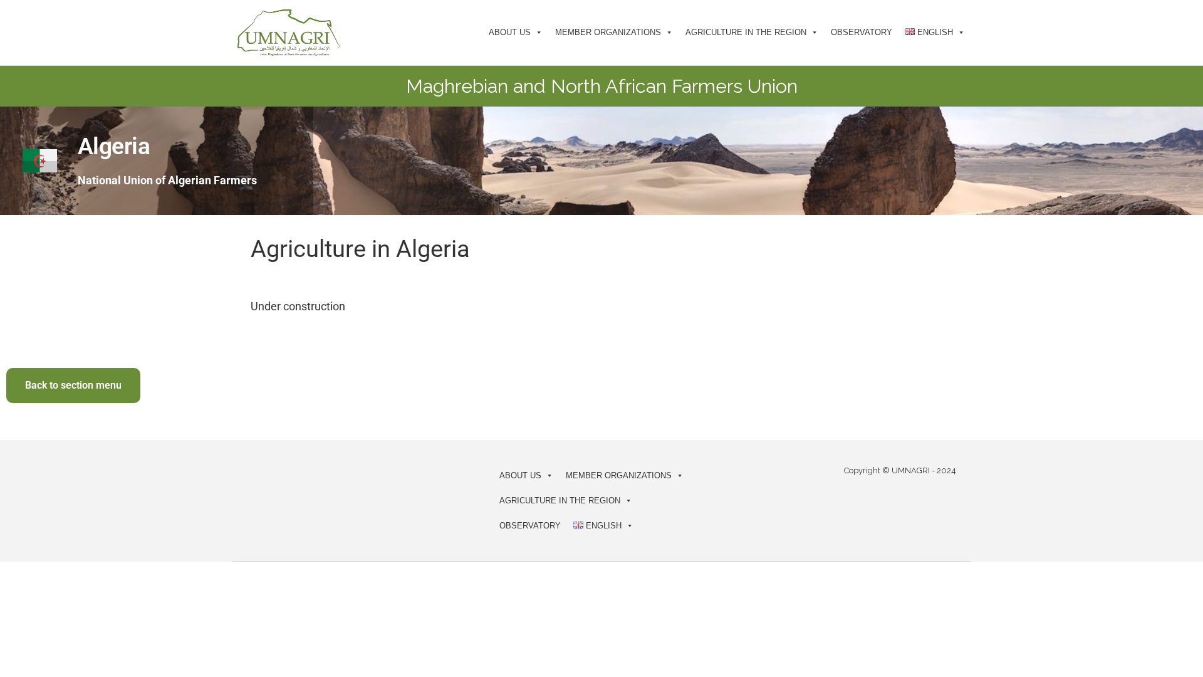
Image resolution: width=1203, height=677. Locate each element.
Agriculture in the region (745, 32)
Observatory (861, 32)
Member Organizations (608, 32)
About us (510, 32)
